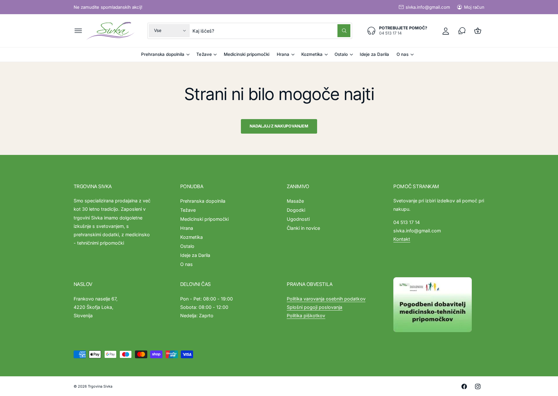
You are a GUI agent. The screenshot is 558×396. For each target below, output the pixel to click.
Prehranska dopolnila (162, 54)
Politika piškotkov (306, 315)
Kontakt (401, 239)
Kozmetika (312, 54)
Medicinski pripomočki (204, 219)
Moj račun (474, 7)
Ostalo (341, 54)
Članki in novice (303, 228)
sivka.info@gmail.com (428, 7)
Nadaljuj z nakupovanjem (279, 126)
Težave (204, 54)
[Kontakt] (462, 31)
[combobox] (271, 31)
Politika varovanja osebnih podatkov (326, 298)
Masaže (295, 201)
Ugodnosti (298, 219)
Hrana (283, 54)
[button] (78, 31)
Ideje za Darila (195, 255)
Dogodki (296, 210)
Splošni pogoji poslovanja (314, 307)
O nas (402, 54)
